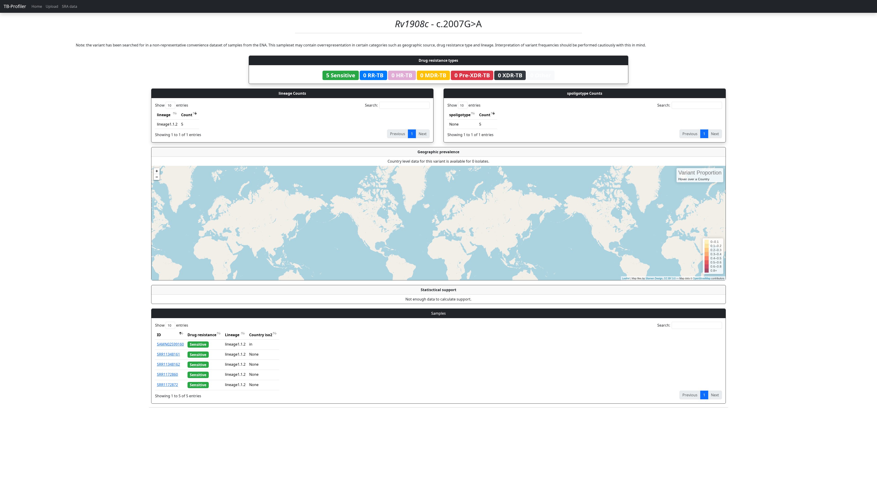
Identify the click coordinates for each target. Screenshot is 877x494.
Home (37, 6)
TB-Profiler (15, 6)
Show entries (171, 105)
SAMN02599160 (170, 344)
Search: (371, 105)
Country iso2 (260, 334)
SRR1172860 (167, 374)
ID (159, 334)
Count (186, 114)
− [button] (157, 177)
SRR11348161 (168, 354)
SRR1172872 (167, 384)
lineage (163, 114)
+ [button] (157, 171)
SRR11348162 (168, 364)
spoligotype (459, 114)
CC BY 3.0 (670, 278)
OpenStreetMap (702, 278)
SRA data (69, 6)
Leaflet (626, 278)
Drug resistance (202, 334)
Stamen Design (654, 278)
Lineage (232, 334)
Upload (52, 6)
